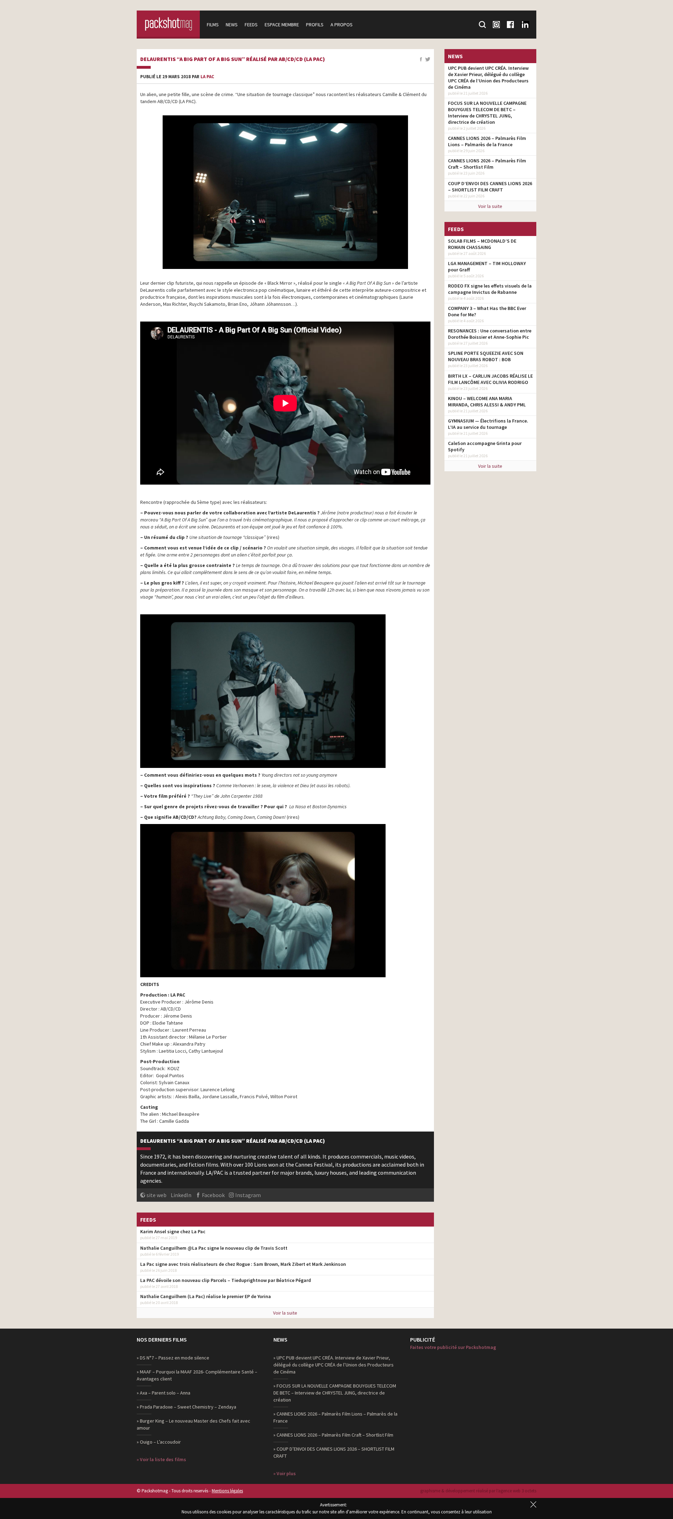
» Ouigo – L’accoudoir (159, 1442)
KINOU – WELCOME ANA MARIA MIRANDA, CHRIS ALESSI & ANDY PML (487, 401)
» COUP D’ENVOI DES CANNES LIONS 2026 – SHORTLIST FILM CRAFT (333, 1452)
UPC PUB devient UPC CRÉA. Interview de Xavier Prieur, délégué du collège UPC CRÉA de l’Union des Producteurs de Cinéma (488, 77)
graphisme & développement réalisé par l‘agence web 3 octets (478, 1491)
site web (156, 1195)
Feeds (251, 24)
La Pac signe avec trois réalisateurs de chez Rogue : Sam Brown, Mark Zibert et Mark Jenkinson (243, 1264)
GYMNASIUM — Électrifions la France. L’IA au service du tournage (488, 424)
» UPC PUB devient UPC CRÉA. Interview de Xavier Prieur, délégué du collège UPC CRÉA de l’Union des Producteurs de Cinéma (333, 1365)
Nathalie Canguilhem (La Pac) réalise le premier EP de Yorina (205, 1296)
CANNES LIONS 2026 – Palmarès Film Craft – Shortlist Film (487, 163)
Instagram (248, 1195)
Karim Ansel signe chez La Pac (172, 1231)
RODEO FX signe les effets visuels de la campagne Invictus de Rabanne (490, 289)
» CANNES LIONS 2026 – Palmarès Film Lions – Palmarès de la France (335, 1417)
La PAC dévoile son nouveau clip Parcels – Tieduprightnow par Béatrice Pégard (225, 1280)
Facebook (213, 1195)
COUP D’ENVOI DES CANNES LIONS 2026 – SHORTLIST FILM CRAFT (490, 186)
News (232, 24)
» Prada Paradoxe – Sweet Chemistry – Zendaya (186, 1407)
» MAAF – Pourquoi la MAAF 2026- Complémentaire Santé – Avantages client (197, 1375)
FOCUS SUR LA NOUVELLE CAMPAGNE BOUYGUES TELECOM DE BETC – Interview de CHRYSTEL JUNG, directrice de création (487, 112)
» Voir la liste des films (161, 1459)
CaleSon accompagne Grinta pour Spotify (485, 446)
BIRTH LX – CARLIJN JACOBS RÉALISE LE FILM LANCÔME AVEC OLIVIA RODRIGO (490, 379)
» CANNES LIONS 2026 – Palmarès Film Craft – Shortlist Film (333, 1435)
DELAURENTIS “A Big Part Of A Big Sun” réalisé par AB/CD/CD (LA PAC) (232, 59)
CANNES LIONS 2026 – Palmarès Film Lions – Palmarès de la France (487, 141)
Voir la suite (285, 1313)
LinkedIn (181, 1195)
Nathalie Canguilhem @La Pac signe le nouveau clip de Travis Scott (213, 1248)
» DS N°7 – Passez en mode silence (173, 1358)
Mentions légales (227, 1491)
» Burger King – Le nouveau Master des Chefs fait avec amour (193, 1424)
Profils (315, 24)
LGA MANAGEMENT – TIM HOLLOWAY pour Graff (487, 266)
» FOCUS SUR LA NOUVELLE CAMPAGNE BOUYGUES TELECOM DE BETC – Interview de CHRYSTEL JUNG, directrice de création (334, 1393)
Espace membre (282, 24)
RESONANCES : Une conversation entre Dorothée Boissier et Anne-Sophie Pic (489, 334)
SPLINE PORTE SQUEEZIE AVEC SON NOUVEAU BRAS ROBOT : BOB (485, 356)
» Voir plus (284, 1473)
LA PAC (207, 77)
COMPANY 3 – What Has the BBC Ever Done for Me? (487, 311)
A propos (342, 24)
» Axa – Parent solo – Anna (163, 1393)
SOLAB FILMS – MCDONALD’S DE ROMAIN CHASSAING (482, 244)
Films (213, 24)
